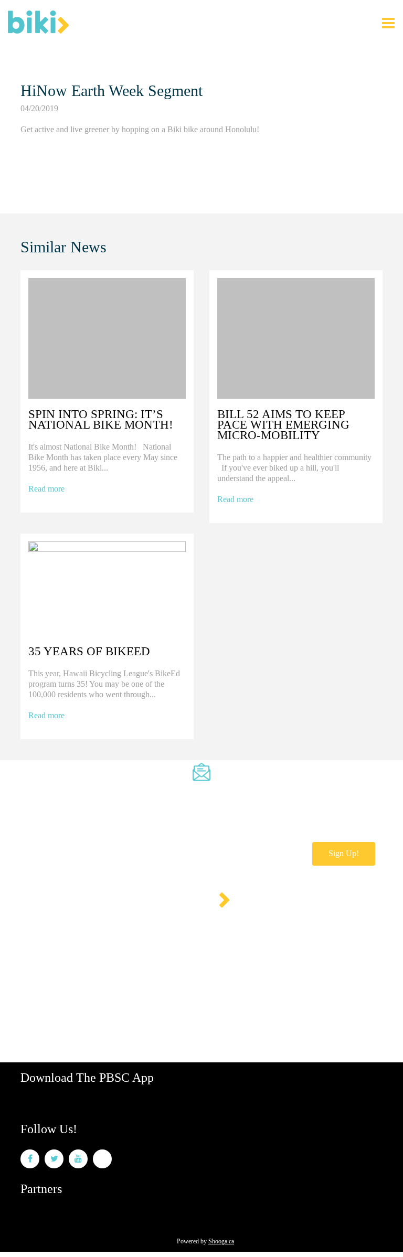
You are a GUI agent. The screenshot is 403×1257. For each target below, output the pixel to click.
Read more (46, 488)
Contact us (36, 958)
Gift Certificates (193, 929)
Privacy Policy (249, 929)
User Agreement (304, 929)
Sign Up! (343, 853)
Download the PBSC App (87, 1077)
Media (160, 958)
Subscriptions (79, 929)
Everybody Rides (134, 929)
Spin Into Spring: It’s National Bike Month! (100, 419)
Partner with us (203, 958)
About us (34, 929)
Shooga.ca (221, 1241)
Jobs (69, 958)
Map (92, 958)
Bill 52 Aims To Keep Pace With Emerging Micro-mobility (283, 425)
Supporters (125, 958)
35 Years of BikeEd (89, 651)
